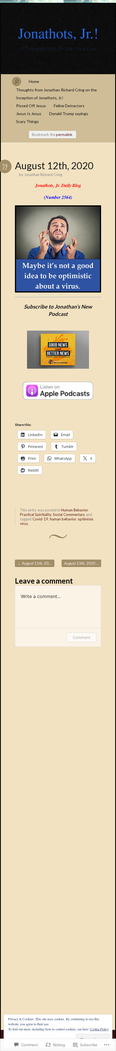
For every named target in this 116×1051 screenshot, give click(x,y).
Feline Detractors (69, 105)
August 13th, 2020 (82, 563)
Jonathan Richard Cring (43, 174)
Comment (81, 637)
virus (24, 523)
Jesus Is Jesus (28, 113)
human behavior (63, 519)
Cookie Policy (99, 1029)
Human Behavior (74, 510)
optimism (85, 519)
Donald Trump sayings (68, 113)
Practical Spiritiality (35, 514)
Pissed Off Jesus (31, 105)
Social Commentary (69, 514)
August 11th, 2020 (35, 563)
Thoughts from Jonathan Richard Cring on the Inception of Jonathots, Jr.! (56, 93)
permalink (64, 134)
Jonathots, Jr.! (58, 33)
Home (34, 81)
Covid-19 (40, 519)
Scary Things (27, 121)
